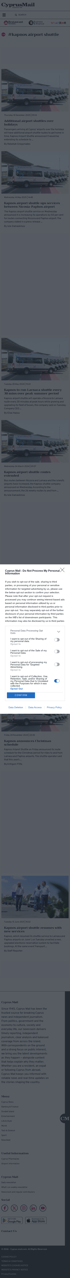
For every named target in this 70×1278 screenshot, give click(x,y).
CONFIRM (21, 695)
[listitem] (35, 631)
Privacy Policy (54, 707)
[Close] (63, 571)
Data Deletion (15, 707)
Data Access (35, 707)
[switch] (57, 639)
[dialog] (35, 639)
